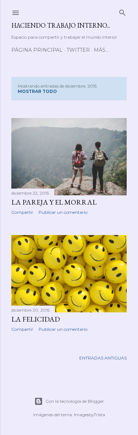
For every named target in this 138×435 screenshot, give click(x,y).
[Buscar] (122, 11)
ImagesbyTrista (89, 414)
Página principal (37, 50)
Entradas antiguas (103, 358)
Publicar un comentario (63, 212)
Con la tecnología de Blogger (75, 401)
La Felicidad (35, 319)
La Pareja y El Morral (54, 202)
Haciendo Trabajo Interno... (60, 25)
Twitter (78, 50)
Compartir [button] (22, 212)
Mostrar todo (37, 91)
